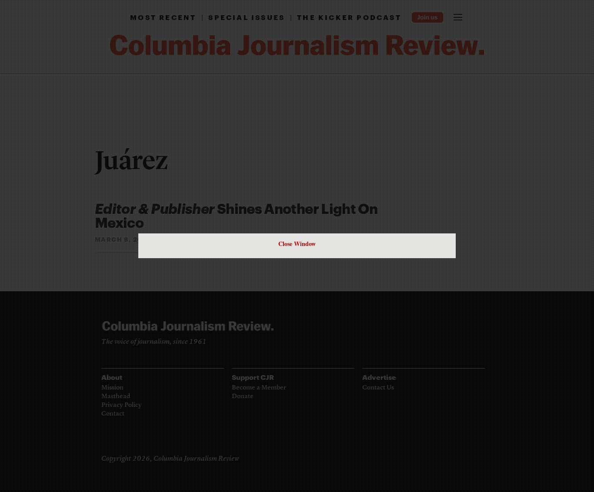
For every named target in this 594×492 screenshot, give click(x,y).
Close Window (297, 243)
